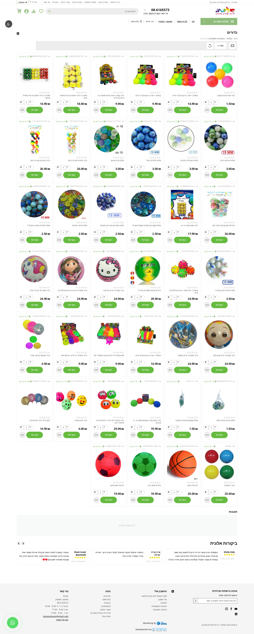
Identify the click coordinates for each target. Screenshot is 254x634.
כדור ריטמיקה (229, 485)
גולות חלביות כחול (153, 160)
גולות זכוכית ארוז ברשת (226, 420)
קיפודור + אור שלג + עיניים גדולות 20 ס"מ (183, 291)
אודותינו (55, 2)
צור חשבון (162, 599)
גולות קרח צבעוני (117, 160)
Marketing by (150, 623)
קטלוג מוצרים (221, 21)
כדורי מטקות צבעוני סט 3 (40, 355)
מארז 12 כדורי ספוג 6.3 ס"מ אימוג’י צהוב (73, 96)
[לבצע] (195, 600)
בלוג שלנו (135, 21)
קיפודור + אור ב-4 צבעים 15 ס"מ (185, 95)
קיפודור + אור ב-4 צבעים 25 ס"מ (148, 355)
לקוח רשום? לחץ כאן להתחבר (154, 596)
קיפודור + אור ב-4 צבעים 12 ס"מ (148, 95)
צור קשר (47, 2)
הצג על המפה (62, 619)
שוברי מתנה (65, 2)
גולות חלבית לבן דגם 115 (225, 290)
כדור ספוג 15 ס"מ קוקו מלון (224, 355)
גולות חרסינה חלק (227, 160)
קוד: (233, 56)
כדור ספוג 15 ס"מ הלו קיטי (113, 290)
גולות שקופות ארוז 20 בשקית (187, 420)
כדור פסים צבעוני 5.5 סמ (40, 160)
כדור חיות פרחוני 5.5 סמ (77, 160)
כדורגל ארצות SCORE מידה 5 (149, 290)
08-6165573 (160, 10)
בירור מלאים (115, 2)
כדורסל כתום (193, 485)
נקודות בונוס (103, 2)
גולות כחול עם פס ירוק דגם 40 (112, 225)
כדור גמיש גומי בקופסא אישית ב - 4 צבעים (147, 421)
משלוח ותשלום (90, 2)
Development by (144, 629)
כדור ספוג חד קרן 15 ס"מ (40, 290)
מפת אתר (106, 616)
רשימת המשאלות (159, 606)
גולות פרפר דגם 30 (79, 225)
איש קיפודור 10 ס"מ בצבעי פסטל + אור (108, 355)
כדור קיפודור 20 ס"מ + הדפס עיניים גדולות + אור (110, 421)
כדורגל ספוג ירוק (154, 485)
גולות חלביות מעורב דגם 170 (38, 225)
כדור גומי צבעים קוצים (226, 95)
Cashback (106, 606)
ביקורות (107, 602)
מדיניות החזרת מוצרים (101, 613)
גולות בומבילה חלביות (189, 160)
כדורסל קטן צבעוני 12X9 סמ (224, 225)
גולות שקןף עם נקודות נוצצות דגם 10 (146, 225)
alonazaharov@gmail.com (55, 616)
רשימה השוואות (160, 609)
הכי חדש (150, 21)
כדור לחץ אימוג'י (80, 420)
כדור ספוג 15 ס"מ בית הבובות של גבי (72, 290)
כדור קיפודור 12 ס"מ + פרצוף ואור (74, 355)
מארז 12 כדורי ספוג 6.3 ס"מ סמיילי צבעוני (36, 96)
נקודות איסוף (77, 2)
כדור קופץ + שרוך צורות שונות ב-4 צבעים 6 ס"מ (111, 96)
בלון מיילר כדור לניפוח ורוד (39, 420)
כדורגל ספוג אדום (117, 485)
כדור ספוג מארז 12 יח (189, 225)
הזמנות (164, 602)
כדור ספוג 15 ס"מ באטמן (188, 355)
